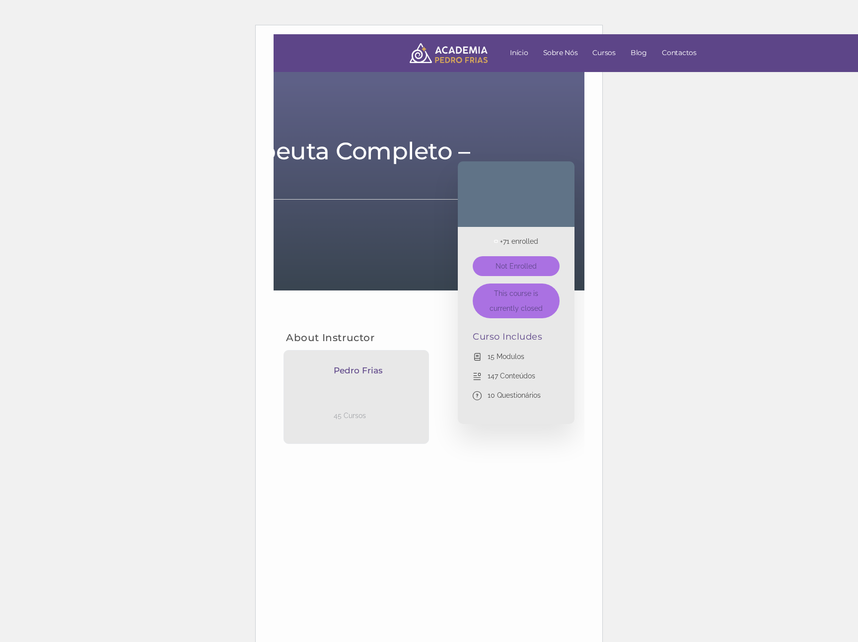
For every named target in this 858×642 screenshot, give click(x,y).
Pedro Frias (358, 370)
